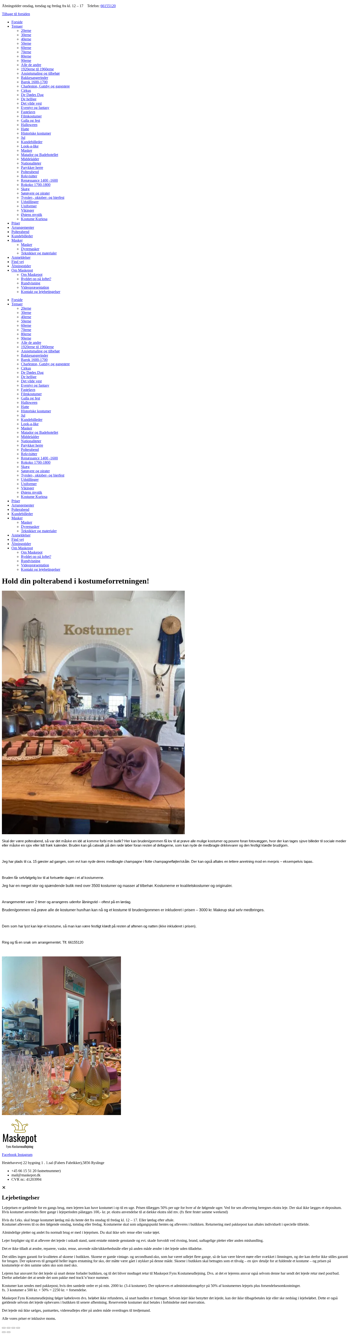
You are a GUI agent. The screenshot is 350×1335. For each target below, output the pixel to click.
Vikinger (27, 210)
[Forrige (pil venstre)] (4, 1332)
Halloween (29, 125)
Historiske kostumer (36, 133)
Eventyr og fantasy (35, 108)
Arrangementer (22, 227)
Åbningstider (21, 266)
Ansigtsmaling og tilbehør (40, 73)
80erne (26, 56)
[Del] (13, 1328)
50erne (26, 43)
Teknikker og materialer (39, 253)
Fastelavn (28, 112)
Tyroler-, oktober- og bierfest (42, 197)
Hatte (25, 129)
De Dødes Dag (32, 95)
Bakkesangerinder (34, 78)
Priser (15, 223)
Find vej (17, 262)
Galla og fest (30, 120)
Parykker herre (32, 168)
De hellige (28, 99)
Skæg (25, 189)
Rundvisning (30, 283)
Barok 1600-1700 (34, 82)
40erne (26, 39)
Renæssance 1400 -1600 (39, 180)
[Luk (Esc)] (18, 1328)
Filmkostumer (31, 116)
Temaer (17, 26)
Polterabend (30, 172)
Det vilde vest (31, 103)
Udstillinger (30, 202)
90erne (26, 60)
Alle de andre (31, 65)
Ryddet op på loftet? (36, 279)
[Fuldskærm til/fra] (8, 1328)
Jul (23, 138)
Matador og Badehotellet (39, 155)
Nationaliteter (31, 163)
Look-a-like (30, 146)
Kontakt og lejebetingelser (40, 292)
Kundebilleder (31, 142)
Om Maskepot (22, 270)
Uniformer (29, 206)
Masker (26, 150)
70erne (26, 52)
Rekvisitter (29, 176)
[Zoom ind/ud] (4, 1328)
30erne (26, 35)
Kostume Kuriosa (34, 219)
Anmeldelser (20, 257)
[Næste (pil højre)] (8, 1332)
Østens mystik (31, 215)
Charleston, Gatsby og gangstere (45, 86)
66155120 (108, 6)
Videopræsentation (35, 287)
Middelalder (30, 159)
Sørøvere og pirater (35, 193)
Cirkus (26, 90)
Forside (17, 22)
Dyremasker (30, 249)
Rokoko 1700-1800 (35, 185)
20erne (26, 31)
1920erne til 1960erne (37, 69)
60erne (26, 48)
